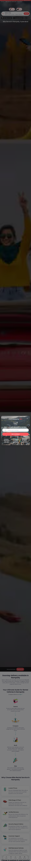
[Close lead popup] (27, 418)
